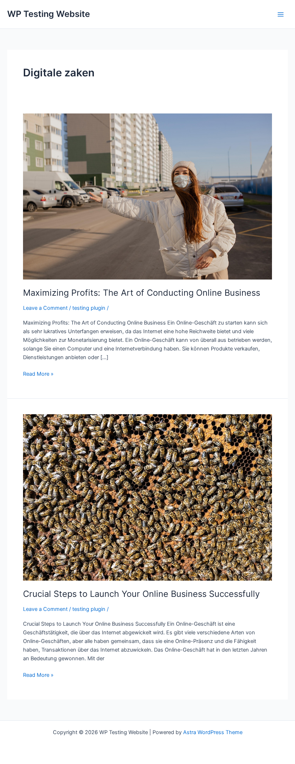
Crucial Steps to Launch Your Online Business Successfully (141, 594)
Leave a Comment (45, 308)
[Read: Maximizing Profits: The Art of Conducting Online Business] (147, 196)
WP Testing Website (48, 14)
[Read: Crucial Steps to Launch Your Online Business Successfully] (147, 497)
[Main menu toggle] (280, 14)
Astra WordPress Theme (212, 732)
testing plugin (88, 308)
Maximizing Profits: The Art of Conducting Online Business (141, 292)
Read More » (38, 373)
